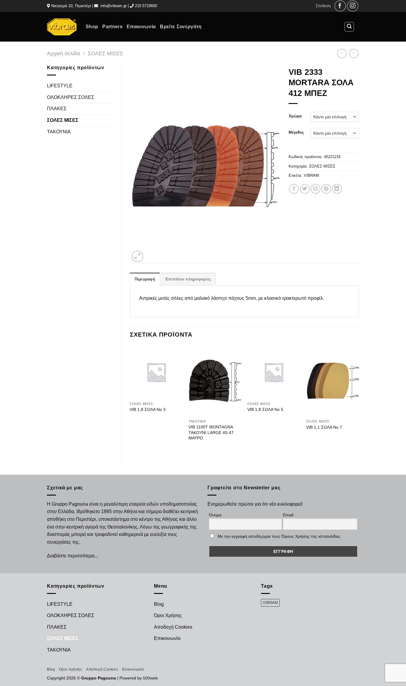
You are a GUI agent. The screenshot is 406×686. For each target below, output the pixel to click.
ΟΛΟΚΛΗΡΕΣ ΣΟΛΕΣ (70, 97)
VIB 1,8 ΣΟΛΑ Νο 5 (265, 409)
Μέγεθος (296, 132)
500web (150, 678)
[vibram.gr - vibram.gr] (62, 26)
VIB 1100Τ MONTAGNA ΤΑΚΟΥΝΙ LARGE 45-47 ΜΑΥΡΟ (211, 432)
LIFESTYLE (60, 85)
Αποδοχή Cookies (173, 627)
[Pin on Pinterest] (326, 189)
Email (288, 514)
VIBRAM (311, 175)
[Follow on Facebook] (340, 6)
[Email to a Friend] (315, 189)
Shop (92, 26)
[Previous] (130, 399)
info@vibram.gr (113, 6)
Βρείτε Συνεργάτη (181, 26)
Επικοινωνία (141, 26)
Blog (159, 604)
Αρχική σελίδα (63, 53)
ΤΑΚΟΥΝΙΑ (59, 131)
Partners (112, 26)
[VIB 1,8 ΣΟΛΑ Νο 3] (156, 372)
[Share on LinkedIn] (337, 189)
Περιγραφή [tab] (145, 279)
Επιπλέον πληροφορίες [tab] (188, 279)
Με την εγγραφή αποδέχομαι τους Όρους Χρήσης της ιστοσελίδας (279, 536)
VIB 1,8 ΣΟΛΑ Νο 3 (148, 409)
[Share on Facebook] (294, 189)
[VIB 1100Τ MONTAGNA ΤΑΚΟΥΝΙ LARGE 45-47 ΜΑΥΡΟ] (214, 381)
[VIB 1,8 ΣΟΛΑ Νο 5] (273, 372)
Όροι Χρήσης (168, 615)
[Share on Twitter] (305, 189)
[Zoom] (137, 256)
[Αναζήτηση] (349, 26)
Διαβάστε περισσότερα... (72, 555)
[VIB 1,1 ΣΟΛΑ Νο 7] (332, 381)
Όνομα (215, 514)
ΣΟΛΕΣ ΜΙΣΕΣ (105, 53)
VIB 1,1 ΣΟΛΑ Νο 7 (324, 427)
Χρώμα (295, 116)
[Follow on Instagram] (352, 6)
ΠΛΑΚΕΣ (57, 108)
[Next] (358, 399)
